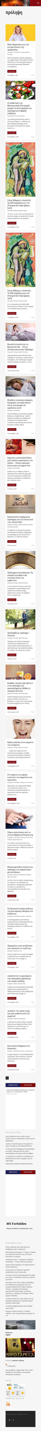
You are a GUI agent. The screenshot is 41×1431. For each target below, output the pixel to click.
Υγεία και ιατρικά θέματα (19, 116)
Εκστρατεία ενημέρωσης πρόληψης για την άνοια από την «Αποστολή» (20, 519)
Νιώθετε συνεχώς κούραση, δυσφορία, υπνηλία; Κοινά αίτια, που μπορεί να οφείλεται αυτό (20, 404)
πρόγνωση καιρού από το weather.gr (15, 1396)
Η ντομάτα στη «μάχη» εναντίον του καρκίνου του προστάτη (19, 777)
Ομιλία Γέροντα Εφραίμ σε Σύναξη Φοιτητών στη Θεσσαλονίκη (20, 1266)
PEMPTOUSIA (13, 1172)
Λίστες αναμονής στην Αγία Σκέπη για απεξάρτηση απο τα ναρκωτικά (18, 1248)
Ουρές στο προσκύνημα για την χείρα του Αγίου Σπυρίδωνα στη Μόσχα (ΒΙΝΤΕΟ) (19, 1145)
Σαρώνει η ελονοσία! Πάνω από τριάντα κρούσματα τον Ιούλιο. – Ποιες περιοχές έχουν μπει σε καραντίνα (20, 461)
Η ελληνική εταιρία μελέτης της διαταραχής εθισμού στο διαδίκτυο (20, 911)
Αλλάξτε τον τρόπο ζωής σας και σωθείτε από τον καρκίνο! (18, 1013)
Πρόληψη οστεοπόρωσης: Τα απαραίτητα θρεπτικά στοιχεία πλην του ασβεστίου (20, 576)
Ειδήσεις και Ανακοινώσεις (26, 782)
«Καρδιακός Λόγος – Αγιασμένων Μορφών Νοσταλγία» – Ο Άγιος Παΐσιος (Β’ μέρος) (19, 1261)
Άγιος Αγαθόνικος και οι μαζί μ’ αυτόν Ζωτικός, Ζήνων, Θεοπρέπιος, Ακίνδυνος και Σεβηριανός (20, 1138)
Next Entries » (7, 1078)
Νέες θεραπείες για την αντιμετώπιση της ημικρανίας (18, 47)
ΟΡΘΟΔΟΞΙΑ (28, 1085)
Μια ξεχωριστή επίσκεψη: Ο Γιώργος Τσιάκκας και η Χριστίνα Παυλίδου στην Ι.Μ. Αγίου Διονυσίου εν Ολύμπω (20, 1254)
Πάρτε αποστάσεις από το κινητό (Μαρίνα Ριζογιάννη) (20, 833)
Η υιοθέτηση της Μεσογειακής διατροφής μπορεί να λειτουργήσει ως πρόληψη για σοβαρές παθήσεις (19, 108)
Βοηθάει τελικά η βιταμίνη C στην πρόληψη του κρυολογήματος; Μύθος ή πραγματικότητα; (20, 687)
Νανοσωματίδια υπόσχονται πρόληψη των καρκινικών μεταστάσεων (20, 869)
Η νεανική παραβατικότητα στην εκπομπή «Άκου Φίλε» (19, 1307)
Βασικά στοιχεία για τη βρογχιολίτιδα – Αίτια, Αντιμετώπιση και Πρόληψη (20, 347)
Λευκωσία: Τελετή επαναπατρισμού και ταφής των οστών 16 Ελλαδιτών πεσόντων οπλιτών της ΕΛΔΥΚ (20, 1277)
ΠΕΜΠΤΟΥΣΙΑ (13, 1085)
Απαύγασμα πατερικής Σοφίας (20, 210)
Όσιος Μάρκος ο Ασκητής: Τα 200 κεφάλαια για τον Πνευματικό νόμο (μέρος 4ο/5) (19, 294)
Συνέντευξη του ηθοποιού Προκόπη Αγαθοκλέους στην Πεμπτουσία (17, 1271)
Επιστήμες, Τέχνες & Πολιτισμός (20, 352)
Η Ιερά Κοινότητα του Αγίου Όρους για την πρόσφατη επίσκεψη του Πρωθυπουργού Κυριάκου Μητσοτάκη (20, 1301)
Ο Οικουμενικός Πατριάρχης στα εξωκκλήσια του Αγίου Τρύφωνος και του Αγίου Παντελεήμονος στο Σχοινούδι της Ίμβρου (20, 1151)
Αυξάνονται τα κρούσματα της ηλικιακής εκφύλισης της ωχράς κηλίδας (19, 978)
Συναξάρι (11, 1366)
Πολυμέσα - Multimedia (25, 916)
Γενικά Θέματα (16, 52)
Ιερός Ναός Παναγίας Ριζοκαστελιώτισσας (19, 1164)
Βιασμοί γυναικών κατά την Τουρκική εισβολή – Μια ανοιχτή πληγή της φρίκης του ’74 (20, 1313)
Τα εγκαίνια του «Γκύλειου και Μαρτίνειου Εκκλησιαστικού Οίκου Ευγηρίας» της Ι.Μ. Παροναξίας (19, 1158)
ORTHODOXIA (28, 1172)
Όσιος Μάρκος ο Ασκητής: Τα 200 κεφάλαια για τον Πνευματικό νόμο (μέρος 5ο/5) (19, 204)
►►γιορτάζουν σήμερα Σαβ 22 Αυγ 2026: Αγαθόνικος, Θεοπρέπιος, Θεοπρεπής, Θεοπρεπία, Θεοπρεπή (19, 1372)
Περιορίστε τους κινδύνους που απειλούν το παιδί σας (19, 947)
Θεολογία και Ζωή (17, 951)
